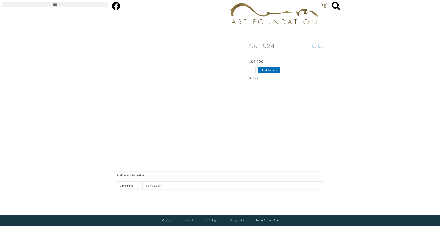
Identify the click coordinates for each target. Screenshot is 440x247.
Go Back (253, 78)
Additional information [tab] (130, 175)
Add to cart (269, 70)
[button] (55, 4)
